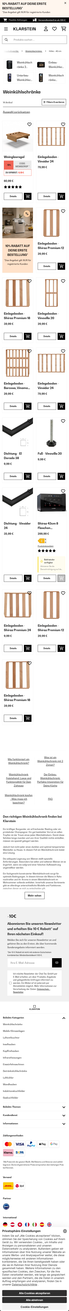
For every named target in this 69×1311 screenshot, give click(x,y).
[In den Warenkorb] (27, 196)
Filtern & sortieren (55, 102)
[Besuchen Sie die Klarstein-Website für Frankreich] (27, 1224)
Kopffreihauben (11, 1051)
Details (13, 196)
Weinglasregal (14, 157)
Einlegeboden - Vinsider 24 (48, 159)
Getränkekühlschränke (15, 1071)
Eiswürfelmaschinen (13, 1064)
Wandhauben (10, 1084)
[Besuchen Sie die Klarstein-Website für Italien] (34, 1224)
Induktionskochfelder (14, 1091)
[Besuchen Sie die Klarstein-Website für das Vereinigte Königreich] (49, 1224)
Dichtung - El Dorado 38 (13, 456)
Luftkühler (8, 1077)
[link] (17, 136)
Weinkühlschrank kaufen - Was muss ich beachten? (19, 799)
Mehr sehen (34, 895)
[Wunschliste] (54, 29)
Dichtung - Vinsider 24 (17, 526)
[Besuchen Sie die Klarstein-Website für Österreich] (12, 1224)
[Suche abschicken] (6, 39)
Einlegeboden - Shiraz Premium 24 (17, 628)
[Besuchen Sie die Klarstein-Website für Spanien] (42, 1224)
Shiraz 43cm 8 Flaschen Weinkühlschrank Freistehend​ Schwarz (50, 526)
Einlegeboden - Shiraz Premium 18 (17, 316)
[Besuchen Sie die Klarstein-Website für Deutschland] (5, 1224)
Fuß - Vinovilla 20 (50, 453)
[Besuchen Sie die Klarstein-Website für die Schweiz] (20, 1224)
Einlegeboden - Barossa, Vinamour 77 (17, 386)
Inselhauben (9, 1044)
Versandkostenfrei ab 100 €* (52, 20)
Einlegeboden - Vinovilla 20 (48, 316)
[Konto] (46, 29)
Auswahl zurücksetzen (16, 111)
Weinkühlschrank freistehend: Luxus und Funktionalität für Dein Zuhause (18, 780)
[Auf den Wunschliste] (29, 124)
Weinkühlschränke (33, 51)
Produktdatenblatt (46, 546)
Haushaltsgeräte (11, 51)
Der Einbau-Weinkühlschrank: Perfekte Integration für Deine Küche (50, 780)
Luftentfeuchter (11, 1037)
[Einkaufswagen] (63, 29)
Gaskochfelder (10, 1097)
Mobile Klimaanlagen (14, 1031)
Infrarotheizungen (12, 1057)
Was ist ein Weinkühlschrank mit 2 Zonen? (50, 761)
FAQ (50, 798)
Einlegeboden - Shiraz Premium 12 (51, 246)
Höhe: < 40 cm (55, 51)
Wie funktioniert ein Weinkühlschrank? (18, 761)
